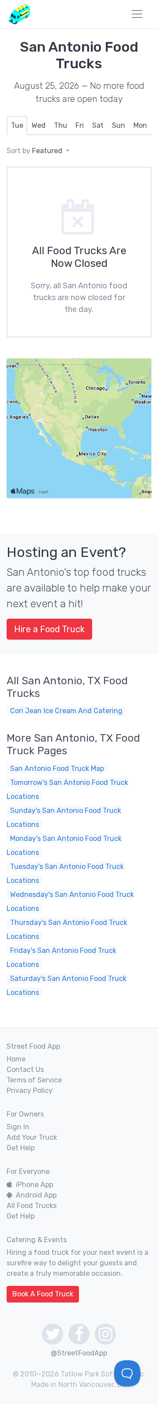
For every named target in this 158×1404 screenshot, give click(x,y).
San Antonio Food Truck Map (57, 768)
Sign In (18, 1127)
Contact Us (25, 1069)
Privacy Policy (30, 1090)
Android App (36, 1195)
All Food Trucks (32, 1205)
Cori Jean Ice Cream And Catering (66, 711)
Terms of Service (34, 1080)
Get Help (21, 1148)
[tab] (17, 125)
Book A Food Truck (42, 1294)
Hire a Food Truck (49, 629)
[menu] (137, 14)
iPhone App (34, 1184)
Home (16, 1059)
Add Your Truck (32, 1137)
